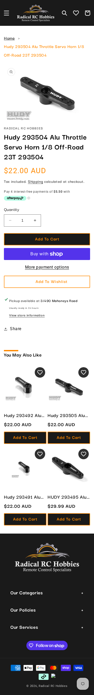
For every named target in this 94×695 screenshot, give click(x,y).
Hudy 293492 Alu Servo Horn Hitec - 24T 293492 (24, 415)
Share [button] (15, 328)
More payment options (47, 267)
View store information (27, 314)
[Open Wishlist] (76, 13)
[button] (6, 13)
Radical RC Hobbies (53, 686)
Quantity (11, 209)
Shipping (35, 181)
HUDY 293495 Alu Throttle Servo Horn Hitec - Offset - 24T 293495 (68, 496)
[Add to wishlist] (40, 372)
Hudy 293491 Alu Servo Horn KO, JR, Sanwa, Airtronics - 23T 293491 (24, 496)
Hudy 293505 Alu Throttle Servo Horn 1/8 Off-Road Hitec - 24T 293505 (68, 415)
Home (9, 38)
